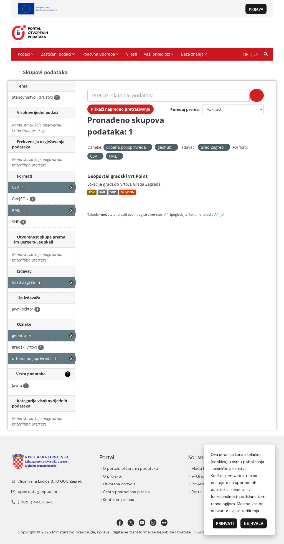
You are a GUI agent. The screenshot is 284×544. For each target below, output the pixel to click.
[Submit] (257, 95)
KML (102, 192)
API (166, 214)
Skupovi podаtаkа (45, 72)
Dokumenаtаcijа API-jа (205, 214)
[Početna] (14, 72)
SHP (113, 192)
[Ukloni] (148, 147)
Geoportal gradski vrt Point (117, 176)
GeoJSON (128, 192)
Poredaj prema (184, 109)
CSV (92, 192)
